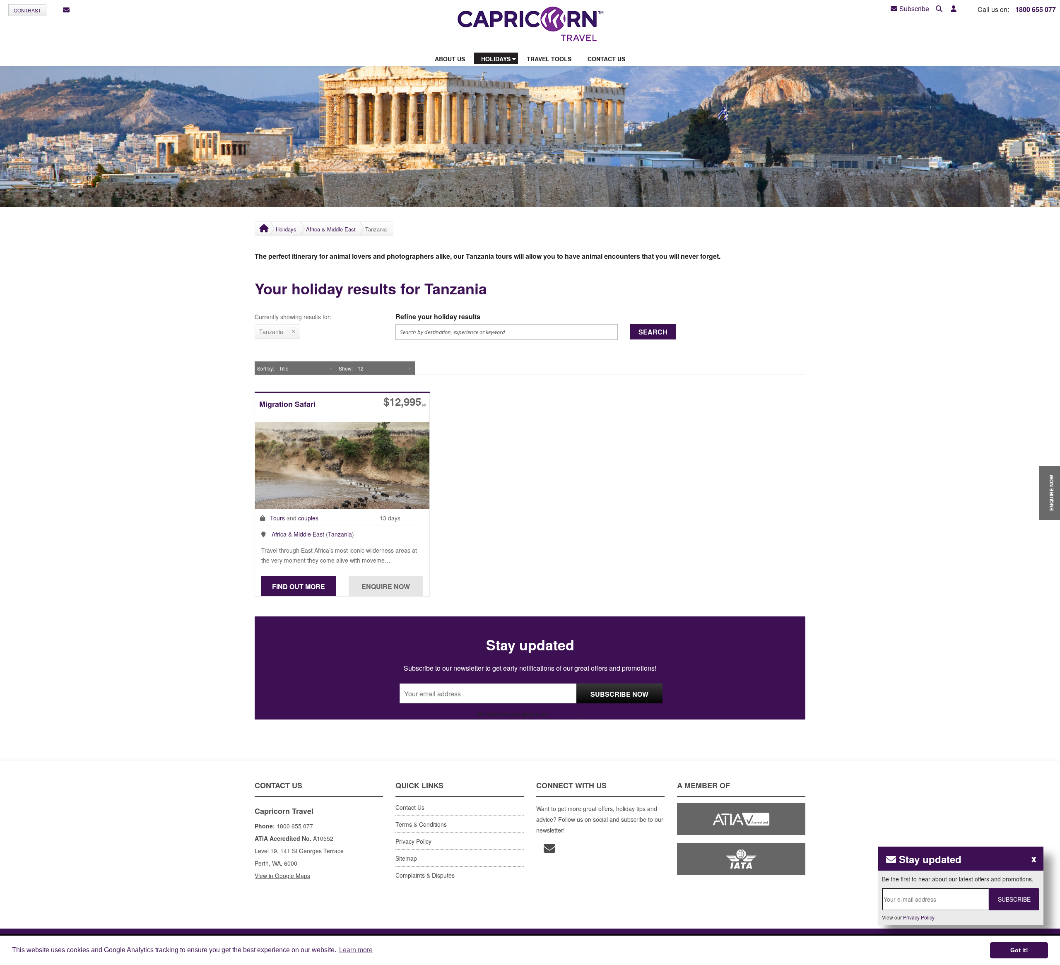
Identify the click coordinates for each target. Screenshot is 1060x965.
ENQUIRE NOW (1051, 493)
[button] (953, 9)
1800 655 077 (1035, 9)
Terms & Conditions (421, 824)
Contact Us (409, 807)
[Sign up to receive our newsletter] (66, 10)
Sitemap (406, 858)
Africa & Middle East (331, 229)
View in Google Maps (282, 875)
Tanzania (340, 534)
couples (308, 518)
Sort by (265, 368)
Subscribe (914, 8)
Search (652, 332)
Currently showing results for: (293, 317)
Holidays (286, 229)
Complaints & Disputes (425, 875)
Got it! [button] (1019, 950)
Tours (277, 518)
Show (345, 368)
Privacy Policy (565, 713)
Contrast (27, 10)
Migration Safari (287, 404)
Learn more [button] (356, 949)
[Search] (939, 9)
